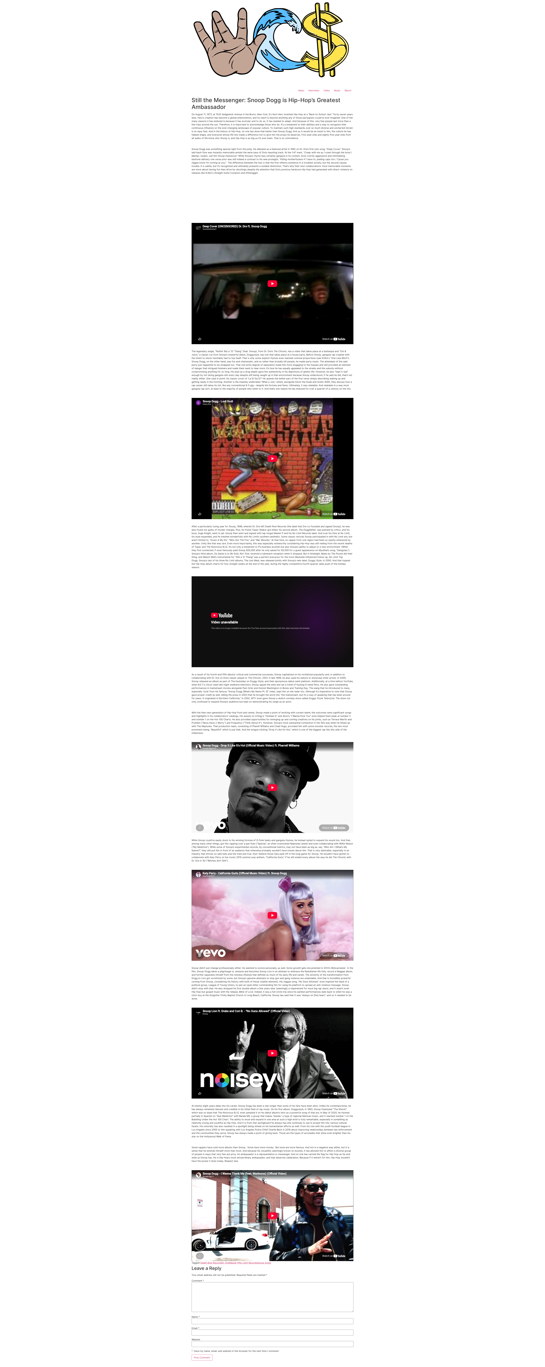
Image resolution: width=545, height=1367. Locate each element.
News (301, 90)
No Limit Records (248, 1262)
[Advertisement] (272, 196)
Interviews (313, 90)
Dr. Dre (225, 1262)
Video (327, 90)
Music (337, 90)
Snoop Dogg (264, 1262)
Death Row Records (211, 1262)
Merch (348, 90)
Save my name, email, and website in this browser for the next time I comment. (236, 1351)
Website (196, 1339)
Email (195, 1328)
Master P (234, 1262)
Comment (198, 1281)
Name (196, 1317)
